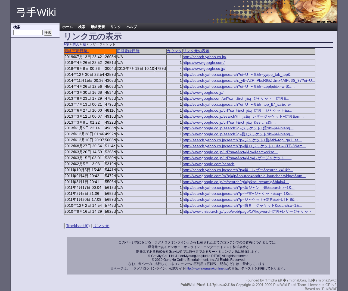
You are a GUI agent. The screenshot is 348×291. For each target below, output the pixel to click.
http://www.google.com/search (208, 164)
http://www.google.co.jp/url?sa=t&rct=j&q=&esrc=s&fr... (229, 122)
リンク (115, 27)
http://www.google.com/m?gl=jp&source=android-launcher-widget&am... (244, 176)
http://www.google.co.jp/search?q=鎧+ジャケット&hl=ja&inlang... (238, 134)
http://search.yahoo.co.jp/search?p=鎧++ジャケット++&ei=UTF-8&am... (244, 146)
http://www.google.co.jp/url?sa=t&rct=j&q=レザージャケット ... (237, 158)
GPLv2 (330, 285)
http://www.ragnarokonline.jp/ (206, 268)
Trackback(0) (78, 225)
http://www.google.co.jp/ (203, 92)
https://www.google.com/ (204, 63)
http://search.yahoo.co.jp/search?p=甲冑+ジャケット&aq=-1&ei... (238, 194)
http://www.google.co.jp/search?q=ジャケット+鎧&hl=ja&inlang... (238, 128)
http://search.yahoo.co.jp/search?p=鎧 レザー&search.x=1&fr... (238, 170)
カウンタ (174, 51)
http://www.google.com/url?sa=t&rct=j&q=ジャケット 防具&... (236, 98)
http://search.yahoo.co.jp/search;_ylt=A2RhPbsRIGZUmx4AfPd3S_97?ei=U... (249, 81)
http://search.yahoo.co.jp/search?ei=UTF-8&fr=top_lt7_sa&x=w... (238, 104)
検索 (81, 27)
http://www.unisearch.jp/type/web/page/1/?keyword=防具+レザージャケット (247, 211)
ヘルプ (131, 27)
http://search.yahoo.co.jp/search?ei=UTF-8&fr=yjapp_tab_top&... (238, 75)
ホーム (67, 27)
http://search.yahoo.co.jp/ (204, 57)
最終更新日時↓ (76, 51)
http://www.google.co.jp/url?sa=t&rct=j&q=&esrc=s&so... (230, 152)
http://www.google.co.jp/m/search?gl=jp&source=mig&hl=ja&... (236, 182)
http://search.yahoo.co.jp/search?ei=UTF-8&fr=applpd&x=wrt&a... (239, 87)
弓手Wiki (36, 12)
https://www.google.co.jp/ (204, 69)
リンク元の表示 (196, 51)
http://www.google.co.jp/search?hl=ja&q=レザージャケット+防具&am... (243, 116)
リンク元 (101, 225)
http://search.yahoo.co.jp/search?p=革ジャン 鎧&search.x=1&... (238, 188)
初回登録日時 (128, 51)
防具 (76, 44)
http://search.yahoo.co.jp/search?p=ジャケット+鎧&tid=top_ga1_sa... (242, 140)
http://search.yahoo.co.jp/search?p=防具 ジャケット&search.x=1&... (242, 206)
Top (66, 44)
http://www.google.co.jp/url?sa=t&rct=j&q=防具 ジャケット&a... (237, 110)
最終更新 (98, 27)
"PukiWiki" (329, 289)
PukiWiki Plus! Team (289, 285)
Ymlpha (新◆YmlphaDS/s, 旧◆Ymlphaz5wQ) (301, 280)
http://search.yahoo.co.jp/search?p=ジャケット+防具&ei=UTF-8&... (240, 200)
